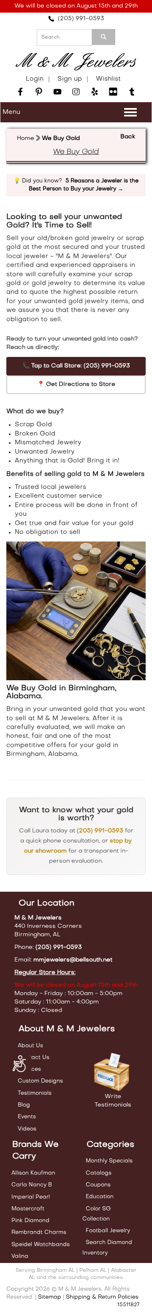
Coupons (98, 1185)
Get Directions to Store (76, 384)
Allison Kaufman (33, 1173)
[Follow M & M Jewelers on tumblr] (131, 92)
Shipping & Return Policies (102, 1297)
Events (27, 1117)
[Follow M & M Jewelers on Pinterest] (38, 92)
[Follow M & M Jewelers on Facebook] (20, 92)
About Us (30, 1046)
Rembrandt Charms (38, 1232)
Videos (27, 1129)
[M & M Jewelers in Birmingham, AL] (76, 61)
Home (25, 138)
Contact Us (33, 1057)
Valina (19, 1256)
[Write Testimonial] (113, 1072)
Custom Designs (40, 1081)
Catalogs (98, 1173)
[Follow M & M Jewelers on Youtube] (57, 92)
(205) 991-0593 (79, 18)
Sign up (69, 79)
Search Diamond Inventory (107, 1247)
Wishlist (108, 79)
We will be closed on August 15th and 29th (76, 6)
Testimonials (35, 1093)
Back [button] (127, 137)
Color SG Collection (96, 1214)
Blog (24, 1105)
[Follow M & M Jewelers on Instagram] (76, 92)
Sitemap (49, 1297)
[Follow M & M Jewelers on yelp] (94, 92)
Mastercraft (27, 1209)
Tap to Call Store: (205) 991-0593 (76, 366)
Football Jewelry (108, 1231)
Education (100, 1196)
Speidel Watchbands (40, 1244)
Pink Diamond (30, 1220)
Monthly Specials (109, 1161)
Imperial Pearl (30, 1197)
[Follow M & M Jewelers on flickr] (113, 92)
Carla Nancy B (31, 1185)
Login (34, 79)
